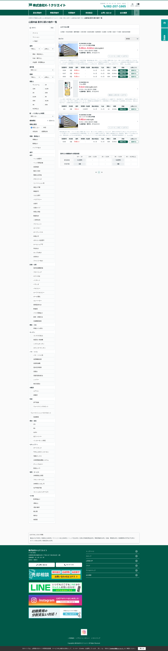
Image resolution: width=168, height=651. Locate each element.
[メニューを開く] (136, 12)
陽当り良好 (36, 171)
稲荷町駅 (98, 32)
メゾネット (36, 280)
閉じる (142, 648)
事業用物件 (54, 13)
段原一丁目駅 (117, 32)
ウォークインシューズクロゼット (41, 413)
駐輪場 (35, 309)
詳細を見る (123, 70)
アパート (35, 33)
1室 (80, 164)
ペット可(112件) (73, 538)
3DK (34, 100)
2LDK (34, 96)
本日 (44, 127)
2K (33, 92)
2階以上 (35, 503)
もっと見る (128, 64)
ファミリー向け (38, 260)
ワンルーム (36, 85)
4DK (46, 104)
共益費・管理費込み (39, 62)
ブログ (88, 565)
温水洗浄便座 (37, 367)
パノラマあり (37, 147)
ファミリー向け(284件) (60, 538)
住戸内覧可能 (37, 488)
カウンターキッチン (39, 348)
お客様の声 (89, 561)
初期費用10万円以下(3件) (126, 538)
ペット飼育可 (37, 158)
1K (46, 85)
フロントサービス (38, 479)
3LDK (46, 100)
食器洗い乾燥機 (38, 339)
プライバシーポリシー (83, 638)
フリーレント (37, 224)
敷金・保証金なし (38, 54)
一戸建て (35, 41)
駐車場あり (36, 499)
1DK (34, 88)
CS (34, 424)
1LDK (46, 88)
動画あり (35, 143)
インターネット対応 (39, 440)
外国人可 (36, 236)
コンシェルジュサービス (40, 492)
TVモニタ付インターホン (41, 452)
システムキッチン (38, 344)
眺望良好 (36, 216)
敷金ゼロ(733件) (35, 538)
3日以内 (35, 131)
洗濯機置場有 (37, 321)
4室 (118, 164)
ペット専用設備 (38, 163)
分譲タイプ (36, 207)
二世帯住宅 (36, 220)
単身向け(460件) (47, 538)
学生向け (36, 248)
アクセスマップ (90, 570)
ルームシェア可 (38, 244)
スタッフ (88, 556)
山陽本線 (83, 52)
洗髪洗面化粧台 (38, 375)
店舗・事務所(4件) (111, 538)
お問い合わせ (106, 13)
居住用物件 (37, 13)
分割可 (35, 203)
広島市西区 (83, 43)
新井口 (89, 52)
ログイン (132, 6)
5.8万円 (118, 160)
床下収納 (36, 402)
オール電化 (36, 296)
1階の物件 (36, 507)
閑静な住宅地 (37, 175)
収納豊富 (36, 417)
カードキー (36, 228)
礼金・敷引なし (37, 58)
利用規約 (71, 638)
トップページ (90, 551)
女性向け (36, 256)
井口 (88, 82)
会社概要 (123, 13)
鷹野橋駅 (76, 32)
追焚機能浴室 (37, 359)
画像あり (35, 139)
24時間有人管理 (38, 475)
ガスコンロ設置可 (38, 240)
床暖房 (35, 395)
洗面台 (35, 371)
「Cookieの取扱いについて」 (116, 648)
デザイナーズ (37, 179)
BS (34, 428)
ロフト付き (36, 276)
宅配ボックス (37, 456)
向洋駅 (109, 32)
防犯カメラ (36, 468)
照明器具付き (37, 304)
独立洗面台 (36, 383)
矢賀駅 (104, 32)
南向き (35, 515)
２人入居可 (36, 195)
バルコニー (36, 288)
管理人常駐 (36, 211)
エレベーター (37, 300)
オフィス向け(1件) (35, 540)
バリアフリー (37, 199)
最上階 (35, 511)
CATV (35, 432)
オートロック (37, 448)
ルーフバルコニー (38, 292)
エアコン (36, 391)
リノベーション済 (38, 183)
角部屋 (35, 519)
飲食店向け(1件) (48, 540)
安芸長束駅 (90, 32)
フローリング (37, 272)
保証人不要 (36, 187)
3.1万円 (79, 160)
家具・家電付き (38, 317)
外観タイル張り (38, 328)
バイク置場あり (38, 313)
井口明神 (89, 43)
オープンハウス (38, 232)
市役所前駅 (69, 32)
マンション (36, 37)
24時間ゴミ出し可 (39, 483)
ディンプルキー (38, 464)
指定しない (36, 127)
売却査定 (89, 13)
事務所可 (36, 191)
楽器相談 (36, 167)
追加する (133, 70)
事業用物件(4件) (100, 538)
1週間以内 (44, 131)
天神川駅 (83, 32)
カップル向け (37, 252)
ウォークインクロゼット (40, 406)
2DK (46, 92)
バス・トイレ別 (38, 355)
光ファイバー (37, 436)
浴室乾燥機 (36, 363)
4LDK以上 (36, 108)
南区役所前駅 (126, 32)
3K (46, 96)
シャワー (36, 379)
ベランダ (36, 284)
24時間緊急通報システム (41, 460)
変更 (52, 28)
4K (33, 104)
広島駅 (62, 32)
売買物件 (71, 13)
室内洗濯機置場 (38, 268)
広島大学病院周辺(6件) (87, 538)
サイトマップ (96, 638)
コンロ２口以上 (38, 335)
